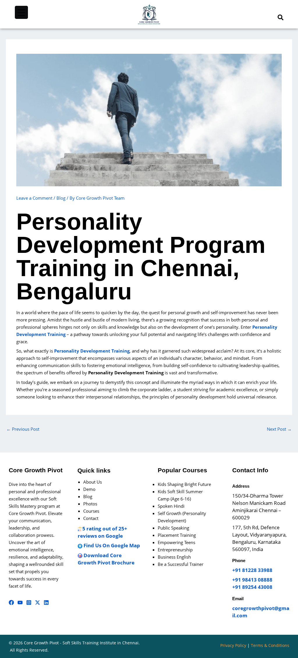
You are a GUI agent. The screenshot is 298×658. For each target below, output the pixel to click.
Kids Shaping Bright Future (184, 484)
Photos (90, 504)
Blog (60, 198)
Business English (174, 557)
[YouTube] (20, 602)
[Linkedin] (46, 602)
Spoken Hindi (171, 506)
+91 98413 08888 (252, 579)
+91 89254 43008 (252, 587)
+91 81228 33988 (252, 570)
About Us (92, 482)
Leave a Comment (34, 198)
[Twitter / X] (37, 602)
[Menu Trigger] (21, 12)
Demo (89, 489)
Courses (91, 511)
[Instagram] (28, 602)
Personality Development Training (92, 351)
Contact (90, 518)
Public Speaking (173, 528)
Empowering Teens (176, 542)
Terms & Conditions (270, 645)
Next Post (279, 429)
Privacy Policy (233, 645)
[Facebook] (11, 602)
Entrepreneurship (175, 549)
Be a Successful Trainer (180, 564)
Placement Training (177, 535)
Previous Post (22, 429)
